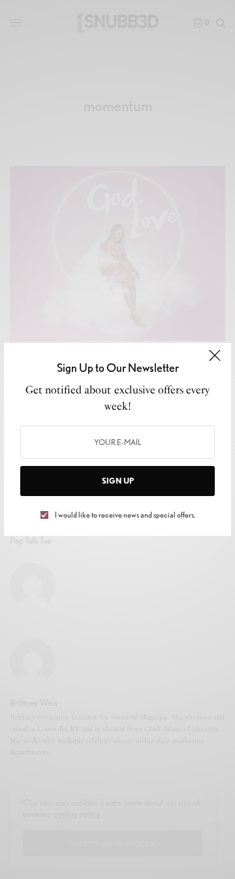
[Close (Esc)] (215, 360)
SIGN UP (118, 481)
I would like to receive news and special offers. (125, 515)
